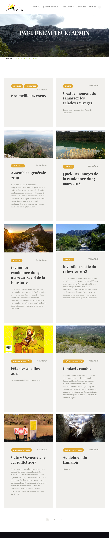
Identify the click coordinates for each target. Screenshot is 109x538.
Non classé (31, 86)
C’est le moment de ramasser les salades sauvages (79, 98)
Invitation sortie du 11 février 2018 (79, 269)
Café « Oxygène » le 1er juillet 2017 (28, 459)
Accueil (9, 59)
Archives (17, 86)
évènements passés (21, 361)
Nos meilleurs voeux (28, 95)
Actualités (18, 166)
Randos (68, 167)
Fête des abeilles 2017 (25, 371)
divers (68, 86)
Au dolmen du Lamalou (75, 459)
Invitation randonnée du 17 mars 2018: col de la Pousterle (28, 275)
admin (41, 89)
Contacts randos (77, 368)
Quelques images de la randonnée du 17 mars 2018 (80, 178)
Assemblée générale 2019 (28, 175)
